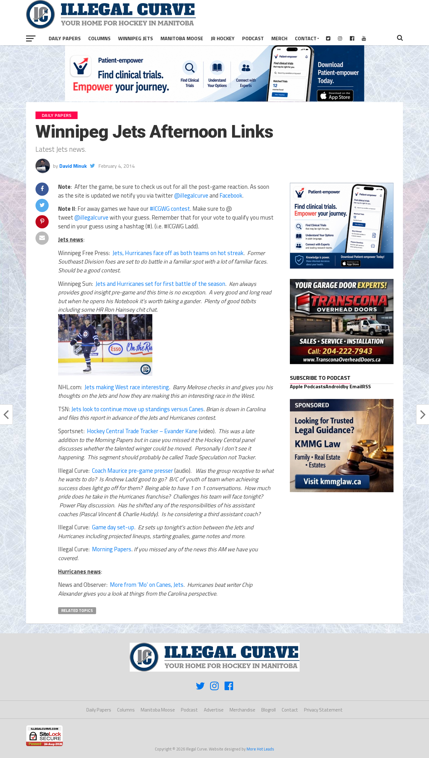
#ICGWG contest (170, 208)
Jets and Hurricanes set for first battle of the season (160, 283)
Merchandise (242, 709)
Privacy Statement (323, 709)
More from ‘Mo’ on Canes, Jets (146, 584)
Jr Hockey (223, 38)
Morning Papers (111, 549)
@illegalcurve (191, 195)
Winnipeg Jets (135, 38)
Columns (99, 38)
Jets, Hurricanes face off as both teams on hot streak (177, 252)
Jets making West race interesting (126, 387)
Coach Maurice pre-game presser (132, 470)
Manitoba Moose (181, 38)
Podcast (253, 38)
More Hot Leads (260, 749)
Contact (306, 38)
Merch (279, 38)
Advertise (214, 709)
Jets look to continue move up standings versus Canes (137, 409)
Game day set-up (113, 527)
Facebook (231, 195)
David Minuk (73, 166)
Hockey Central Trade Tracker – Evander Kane (142, 431)
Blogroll (268, 709)
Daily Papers (65, 38)
